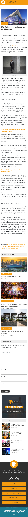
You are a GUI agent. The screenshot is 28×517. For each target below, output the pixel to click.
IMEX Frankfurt (9, 248)
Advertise (14, 488)
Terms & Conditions (14, 493)
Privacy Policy (14, 498)
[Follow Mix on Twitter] (10, 478)
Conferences (21, 244)
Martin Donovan (17, 31)
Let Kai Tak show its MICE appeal (11, 278)
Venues (4, 23)
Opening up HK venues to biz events (12, 333)
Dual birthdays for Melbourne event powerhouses (14, 305)
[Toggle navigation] (25, 2)
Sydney (16, 248)
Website (3, 384)
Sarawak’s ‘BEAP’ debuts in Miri (16, 441)
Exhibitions (13, 246)
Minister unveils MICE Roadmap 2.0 (17, 449)
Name (3, 369)
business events (12, 244)
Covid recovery (5, 246)
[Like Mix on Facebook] (14, 478)
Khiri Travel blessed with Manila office (17, 433)
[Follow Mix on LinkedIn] (17, 478)
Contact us (14, 502)
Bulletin (4, 301)
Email (3, 376)
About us (14, 484)
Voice (9, 274)
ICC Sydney (14, 46)
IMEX (2, 248)
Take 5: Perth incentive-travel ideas (17, 424)
